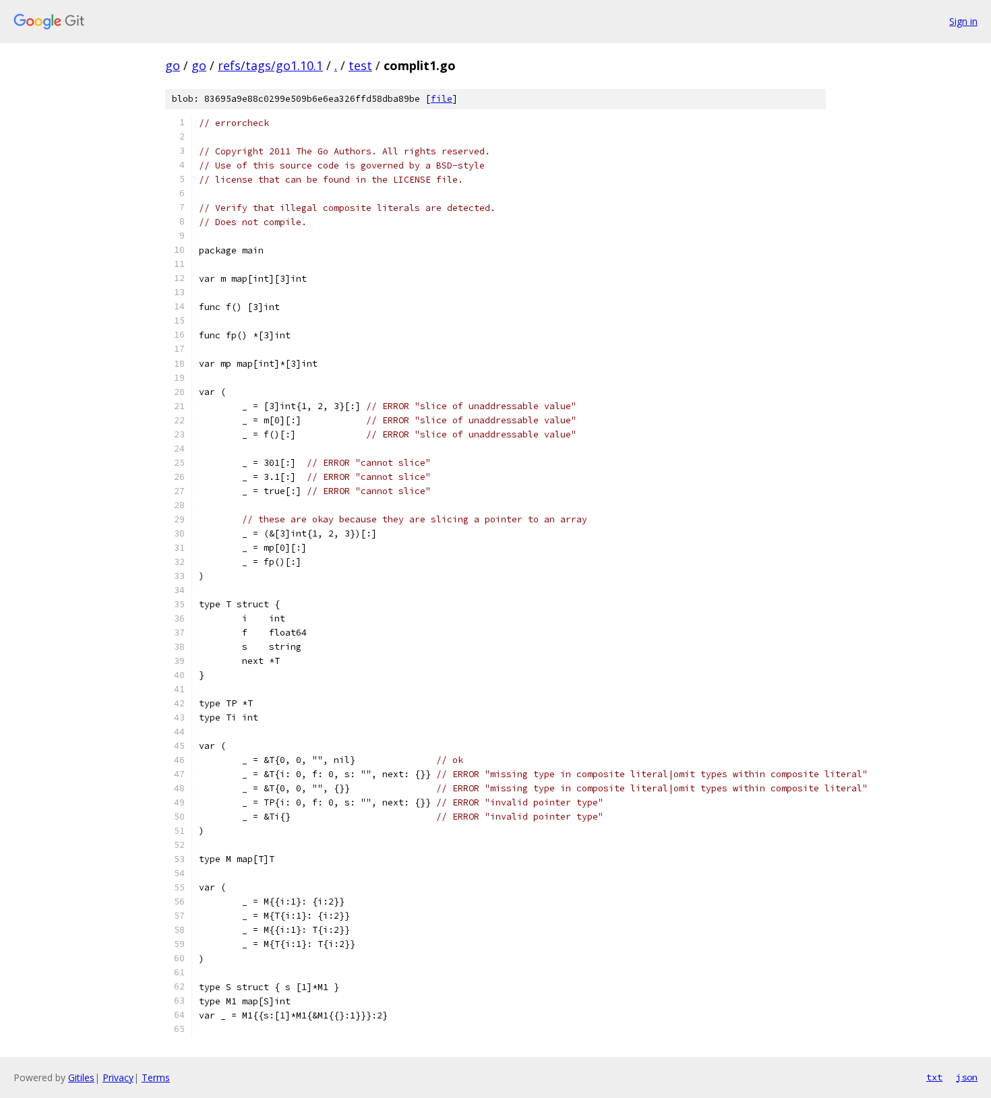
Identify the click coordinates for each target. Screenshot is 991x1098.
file (441, 98)
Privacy (117, 1077)
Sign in (963, 21)
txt (934, 1077)
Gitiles (81, 1077)
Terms (156, 1077)
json (967, 1077)
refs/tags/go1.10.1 (270, 65)
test (360, 65)
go (172, 65)
